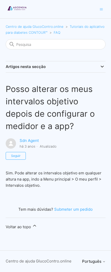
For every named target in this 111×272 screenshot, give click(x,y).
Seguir (15, 156)
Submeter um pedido (73, 209)
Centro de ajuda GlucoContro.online (35, 26)
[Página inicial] (17, 11)
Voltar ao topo (19, 226)
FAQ (57, 32)
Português (92, 261)
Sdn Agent (29, 140)
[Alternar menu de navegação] (101, 9)
